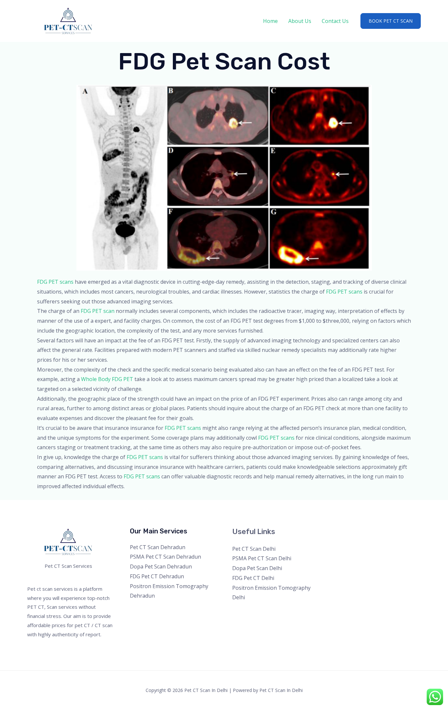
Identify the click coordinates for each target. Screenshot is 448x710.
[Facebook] (339, 534)
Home (270, 21)
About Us (299, 21)
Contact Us (335, 21)
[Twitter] (348, 534)
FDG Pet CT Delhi (253, 578)
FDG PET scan (97, 311)
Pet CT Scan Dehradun (157, 547)
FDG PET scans (55, 281)
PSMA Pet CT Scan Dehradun (165, 556)
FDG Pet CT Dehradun (157, 576)
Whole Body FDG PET (107, 379)
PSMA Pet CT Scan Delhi (261, 558)
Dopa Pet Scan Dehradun (161, 566)
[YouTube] (365, 534)
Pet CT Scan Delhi (253, 548)
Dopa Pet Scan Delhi (257, 568)
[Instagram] (357, 534)
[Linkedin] (374, 534)
